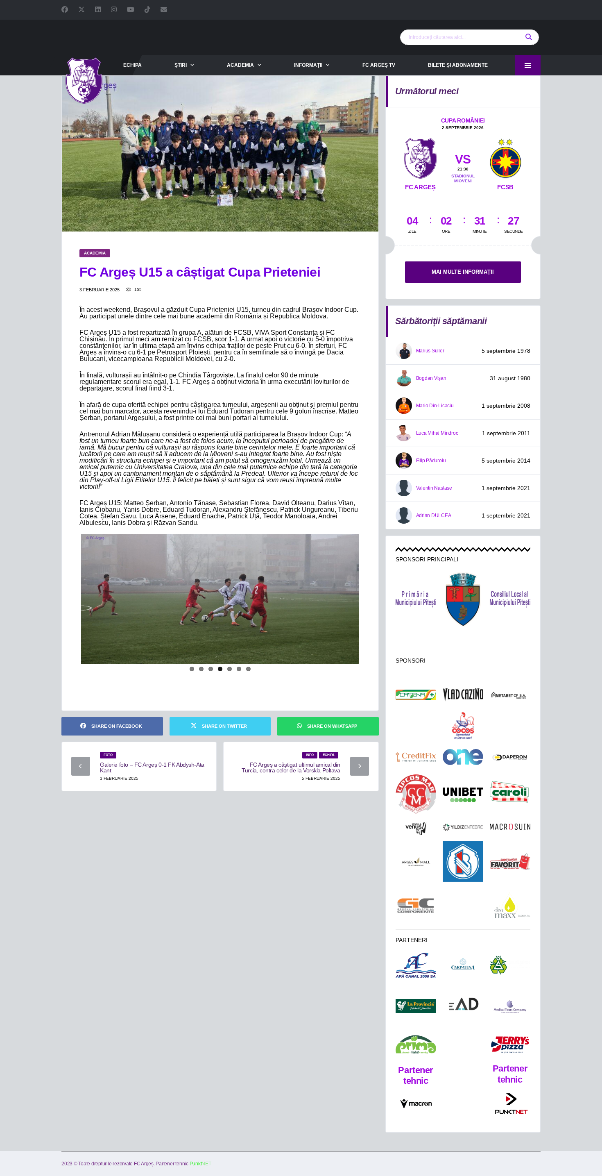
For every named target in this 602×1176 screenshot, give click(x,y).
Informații (308, 65)
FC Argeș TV (378, 65)
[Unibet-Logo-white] (463, 795)
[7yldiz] (463, 828)
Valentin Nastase (434, 488)
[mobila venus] (416, 828)
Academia (240, 65)
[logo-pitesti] (463, 599)
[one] (463, 757)
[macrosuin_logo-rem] (510, 828)
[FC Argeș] (420, 156)
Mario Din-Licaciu (435, 406)
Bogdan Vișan (431, 378)
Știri (180, 65)
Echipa (132, 65)
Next (373, 605)
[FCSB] (505, 156)
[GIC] (416, 906)
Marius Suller (430, 351)
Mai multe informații (463, 272)
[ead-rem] (463, 1005)
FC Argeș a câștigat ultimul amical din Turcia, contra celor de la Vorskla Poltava (291, 767)
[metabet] (510, 695)
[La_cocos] (463, 725)
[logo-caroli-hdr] (510, 795)
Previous (68, 605)
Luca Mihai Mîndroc (437, 433)
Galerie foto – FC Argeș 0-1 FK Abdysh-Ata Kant (152, 767)
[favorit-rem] (510, 862)
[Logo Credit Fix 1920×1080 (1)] (416, 757)
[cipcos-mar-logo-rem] (416, 794)
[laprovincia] (416, 1006)
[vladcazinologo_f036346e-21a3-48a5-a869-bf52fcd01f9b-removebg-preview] (463, 694)
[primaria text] (416, 599)
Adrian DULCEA (433, 515)
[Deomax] (510, 905)
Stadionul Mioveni (463, 178)
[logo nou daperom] (510, 757)
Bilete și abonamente (458, 65)
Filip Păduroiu (431, 460)
